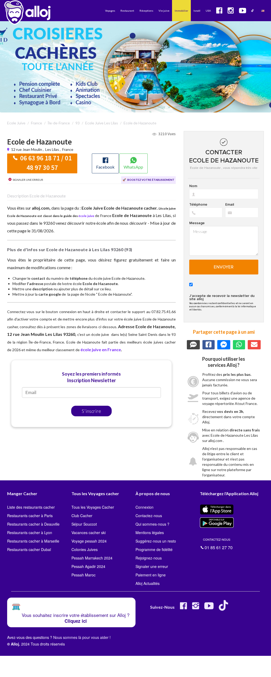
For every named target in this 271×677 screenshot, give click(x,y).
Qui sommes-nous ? (152, 524)
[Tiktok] (224, 608)
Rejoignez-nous (149, 558)
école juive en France (100, 349)
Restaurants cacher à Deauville (33, 524)
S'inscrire (91, 411)
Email (229, 204)
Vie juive (164, 10)
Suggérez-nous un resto (156, 541)
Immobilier (181, 10)
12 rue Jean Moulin (27, 149)
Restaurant (127, 10)
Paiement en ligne (151, 574)
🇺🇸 (262, 10)
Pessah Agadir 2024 (88, 566)
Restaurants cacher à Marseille (33, 541)
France (67, 149)
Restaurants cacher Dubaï (29, 549)
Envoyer (224, 267)
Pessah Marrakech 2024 (91, 558)
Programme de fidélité (154, 549)
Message (197, 223)
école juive (86, 216)
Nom (193, 186)
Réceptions (146, 10)
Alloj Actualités (148, 583)
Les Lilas (52, 149)
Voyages (110, 10)
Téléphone (198, 204)
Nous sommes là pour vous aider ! (82, 637)
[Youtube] (209, 608)
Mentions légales (150, 532)
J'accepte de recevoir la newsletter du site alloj (222, 297)
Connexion (144, 507)
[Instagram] (195, 608)
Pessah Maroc (83, 574)
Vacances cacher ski (88, 532)
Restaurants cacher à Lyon (29, 532)
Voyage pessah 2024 (89, 541)
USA (208, 10)
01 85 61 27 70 (218, 543)
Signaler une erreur (152, 566)
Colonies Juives (84, 549)
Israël (196, 10)
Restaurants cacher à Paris (30, 515)
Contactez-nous (149, 515)
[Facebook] (183, 608)
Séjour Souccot (84, 524)
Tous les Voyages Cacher (92, 507)
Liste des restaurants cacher (31, 507)
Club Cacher (81, 515)
